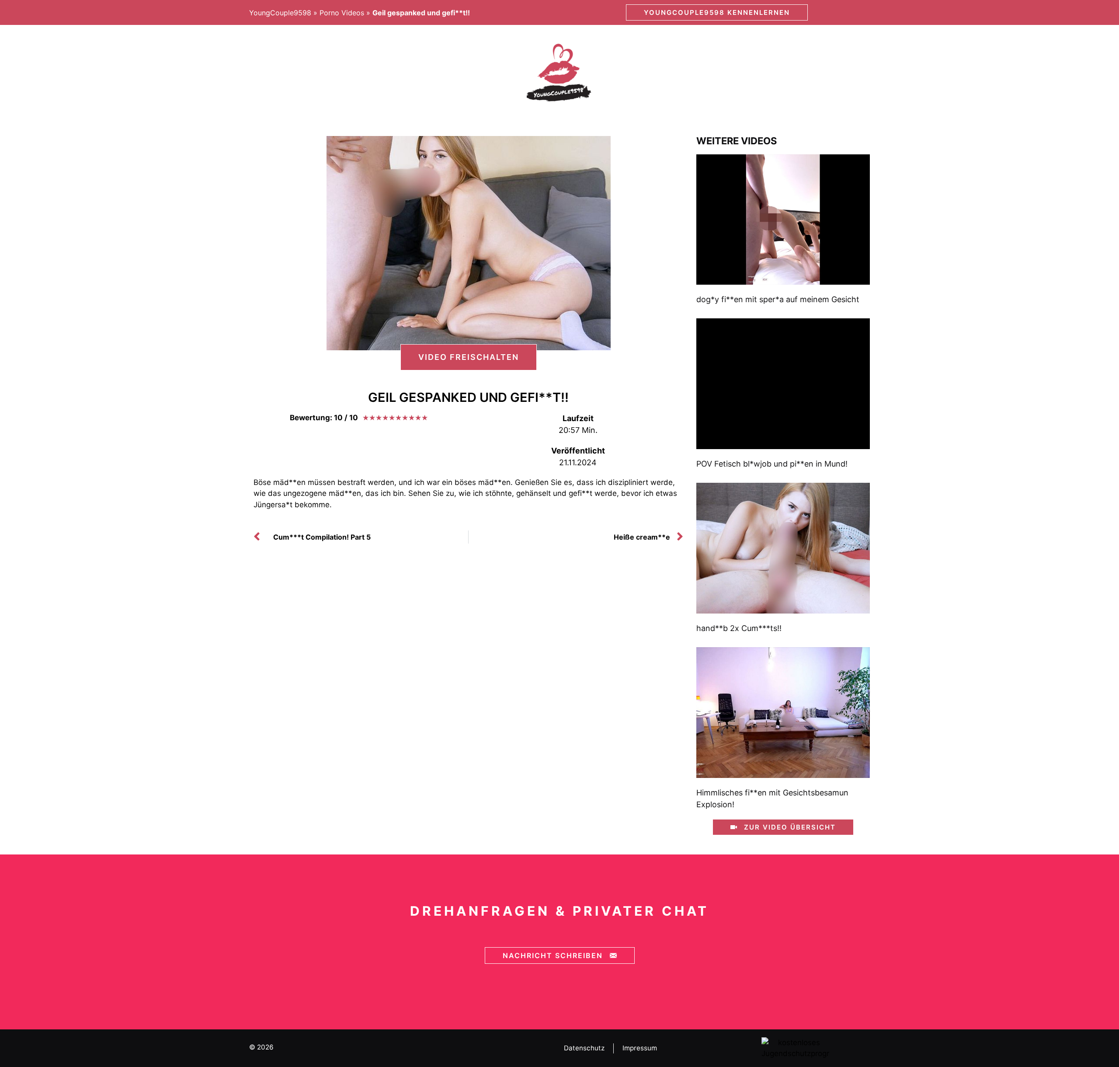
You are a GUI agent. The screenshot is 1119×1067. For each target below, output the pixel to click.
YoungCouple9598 (280, 12)
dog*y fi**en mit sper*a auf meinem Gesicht (777, 299)
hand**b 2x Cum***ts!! (739, 628)
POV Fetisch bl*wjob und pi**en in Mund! (772, 463)
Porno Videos (342, 12)
